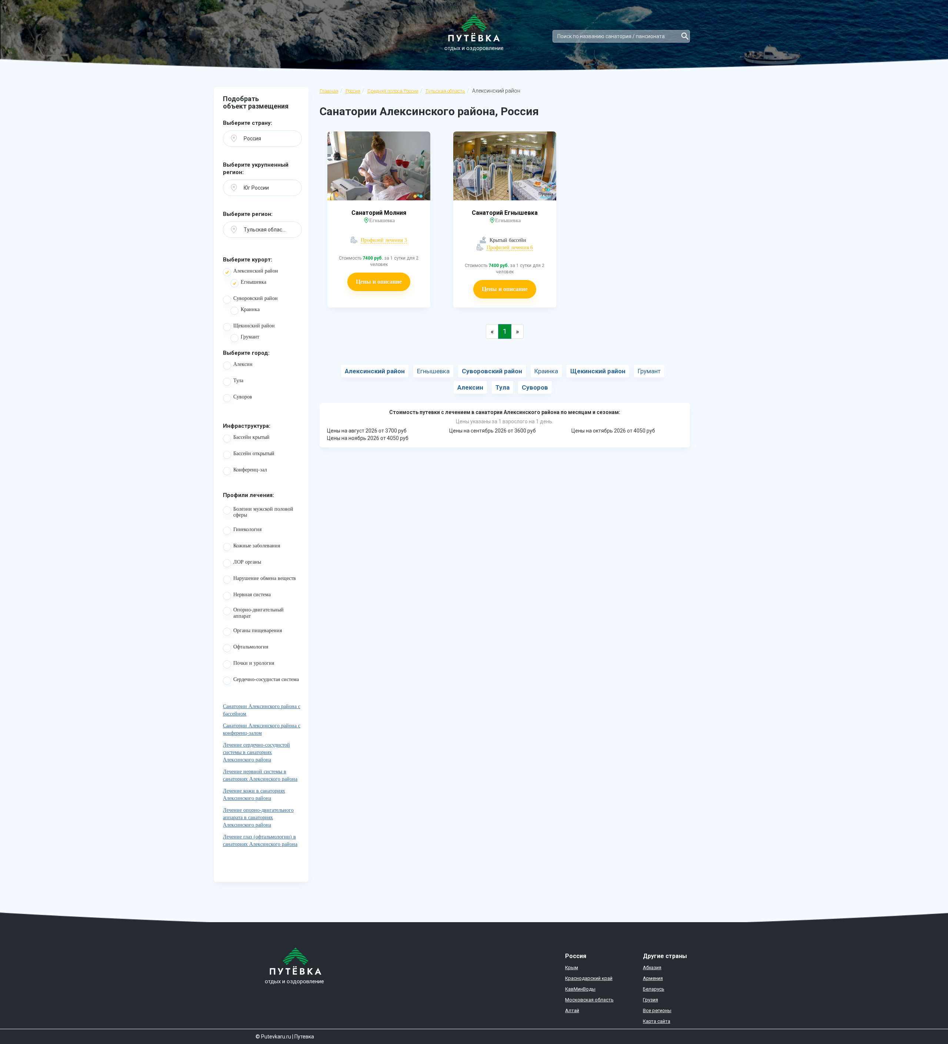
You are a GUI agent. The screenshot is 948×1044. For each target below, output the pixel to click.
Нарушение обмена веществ (264, 578)
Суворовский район (255, 298)
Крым (571, 967)
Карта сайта (656, 1021)
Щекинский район (254, 325)
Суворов (242, 397)
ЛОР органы (247, 562)
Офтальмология (250, 647)
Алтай (572, 1010)
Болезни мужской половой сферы (263, 512)
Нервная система (252, 594)
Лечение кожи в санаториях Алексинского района (254, 794)
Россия (353, 91)
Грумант (250, 337)
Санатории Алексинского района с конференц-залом (261, 729)
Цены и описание (379, 281)
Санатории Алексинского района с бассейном (261, 710)
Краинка (250, 309)
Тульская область (445, 91)
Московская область (589, 1000)
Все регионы (657, 1010)
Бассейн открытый (253, 453)
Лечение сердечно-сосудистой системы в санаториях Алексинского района (256, 752)
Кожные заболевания (256, 545)
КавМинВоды (580, 989)
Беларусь (653, 989)
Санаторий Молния (378, 212)
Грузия (650, 1000)
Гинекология (247, 529)
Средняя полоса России (392, 91)
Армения (653, 978)
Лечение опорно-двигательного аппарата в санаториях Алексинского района (258, 817)
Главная (329, 91)
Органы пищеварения (257, 630)
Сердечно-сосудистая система (266, 679)
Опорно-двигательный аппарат (258, 613)
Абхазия (652, 967)
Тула (238, 380)
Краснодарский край (588, 978)
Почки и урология (253, 663)
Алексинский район (255, 271)
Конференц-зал (250, 470)
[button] (262, 138)
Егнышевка (253, 282)
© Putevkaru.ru (273, 1037)
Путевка (304, 1037)
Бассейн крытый (251, 437)
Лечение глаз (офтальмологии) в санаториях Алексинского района (260, 840)
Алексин (243, 364)
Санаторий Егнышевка (505, 212)
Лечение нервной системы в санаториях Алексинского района (260, 775)
